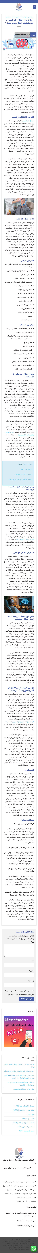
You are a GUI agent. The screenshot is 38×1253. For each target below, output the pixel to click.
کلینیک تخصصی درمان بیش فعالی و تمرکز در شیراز (19, 1186)
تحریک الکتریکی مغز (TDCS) (24, 1106)
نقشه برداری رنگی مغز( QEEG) (26, 1201)
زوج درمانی (30, 1114)
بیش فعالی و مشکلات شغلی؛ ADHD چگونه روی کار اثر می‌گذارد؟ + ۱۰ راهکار (19, 1077)
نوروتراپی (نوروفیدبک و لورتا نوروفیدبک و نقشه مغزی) (19, 17)
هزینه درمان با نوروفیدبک (25, 539)
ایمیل (31, 971)
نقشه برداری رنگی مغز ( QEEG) (23, 1110)
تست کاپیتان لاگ (28, 1118)
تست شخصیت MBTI (26, 1131)
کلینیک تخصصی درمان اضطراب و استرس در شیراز (20, 1182)
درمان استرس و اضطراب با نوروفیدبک (19, 433)
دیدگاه (31, 942)
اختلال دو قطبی (28, 121)
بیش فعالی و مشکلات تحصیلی (23, 1089)
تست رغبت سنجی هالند (26, 1126)
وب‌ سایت (30, 981)
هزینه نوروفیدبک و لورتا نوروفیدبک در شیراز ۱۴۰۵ (19, 1065)
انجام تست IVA (25, 469)
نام (32, 961)
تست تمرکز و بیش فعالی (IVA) (23, 1122)
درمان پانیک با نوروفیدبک (22, 474)
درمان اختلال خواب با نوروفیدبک (20, 479)
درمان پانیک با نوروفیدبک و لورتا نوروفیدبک (19, 1071)
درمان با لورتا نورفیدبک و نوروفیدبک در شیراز (21, 1189)
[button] (34, 7)
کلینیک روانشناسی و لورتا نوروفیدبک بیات (19, 721)
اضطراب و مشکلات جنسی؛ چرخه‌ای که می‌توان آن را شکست (21, 1083)
